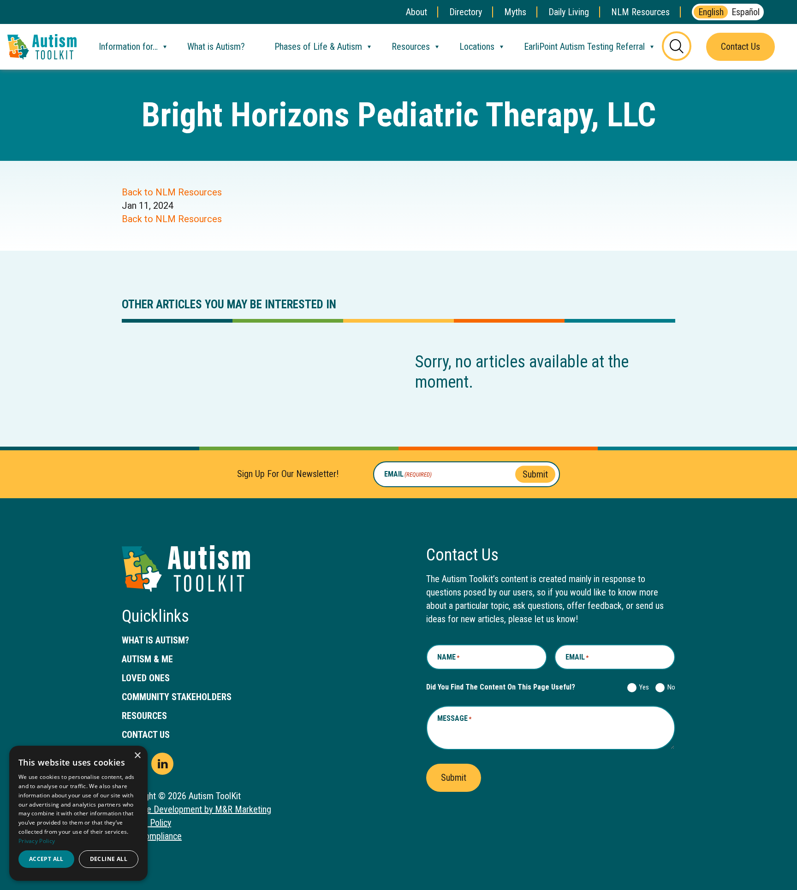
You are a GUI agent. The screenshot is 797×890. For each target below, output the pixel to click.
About (416, 12)
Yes (642, 687)
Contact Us (740, 46)
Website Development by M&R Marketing (196, 809)
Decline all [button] (108, 859)
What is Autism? (216, 46)
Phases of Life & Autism (318, 46)
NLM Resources (640, 12)
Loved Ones (146, 678)
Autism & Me (147, 659)
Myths (515, 12)
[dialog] (78, 813)
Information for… (128, 46)
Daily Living (568, 12)
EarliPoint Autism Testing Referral (584, 46)
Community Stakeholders (177, 696)
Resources (411, 46)
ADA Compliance (152, 836)
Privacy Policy (36, 841)
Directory (465, 12)
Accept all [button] (46, 859)
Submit (535, 473)
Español (746, 12)
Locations (476, 46)
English (711, 12)
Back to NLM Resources (172, 192)
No (669, 687)
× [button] (137, 755)
